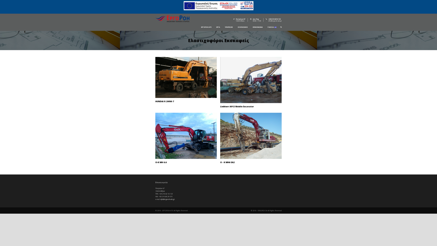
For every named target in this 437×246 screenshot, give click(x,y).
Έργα (218, 27)
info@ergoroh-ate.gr (167, 199)
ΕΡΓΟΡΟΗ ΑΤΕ (206, 27)
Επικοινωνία (258, 27)
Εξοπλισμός (243, 27)
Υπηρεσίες (229, 27)
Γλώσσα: (271, 27)
